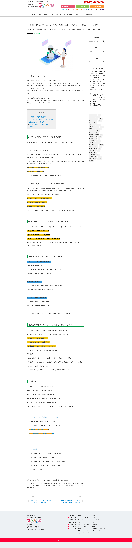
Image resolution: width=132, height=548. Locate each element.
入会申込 (82, 7)
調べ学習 (91, 160)
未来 (96, 136)
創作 (96, 138)
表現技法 (97, 130)
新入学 (95, 148)
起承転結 (91, 156)
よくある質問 (89, 14)
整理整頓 (99, 158)
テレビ (100, 156)
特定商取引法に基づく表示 (98, 528)
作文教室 (64, 29)
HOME (33, 14)
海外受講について (68, 14)
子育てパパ (91, 130)
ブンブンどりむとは (44, 14)
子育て (59, 29)
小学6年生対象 (72, 528)
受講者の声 (79, 14)
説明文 (73, 29)
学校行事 (91, 136)
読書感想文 (91, 132)
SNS (99, 148)
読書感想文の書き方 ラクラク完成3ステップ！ (97, 105)
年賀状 (95, 152)
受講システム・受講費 (57, 14)
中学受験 (98, 124)
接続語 (100, 136)
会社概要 (94, 526)
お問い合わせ (97, 7)
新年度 (90, 148)
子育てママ (99, 128)
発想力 (94, 29)
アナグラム (91, 144)
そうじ (94, 158)
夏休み (97, 132)
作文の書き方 (39, 29)
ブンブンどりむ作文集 (83, 533)
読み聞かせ (91, 142)
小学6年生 (101, 9)
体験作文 (98, 140)
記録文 (90, 146)
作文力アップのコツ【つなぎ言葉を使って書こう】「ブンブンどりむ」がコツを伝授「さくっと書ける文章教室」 (97, 83)
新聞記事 (91, 138)
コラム (99, 14)
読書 (55, 29)
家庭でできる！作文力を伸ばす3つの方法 (37, 122)
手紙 (69, 29)
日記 (90, 158)
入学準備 (97, 142)
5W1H (101, 126)
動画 (96, 156)
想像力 (99, 29)
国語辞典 (91, 134)
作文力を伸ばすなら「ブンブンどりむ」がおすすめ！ (40, 124)
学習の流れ (81, 522)
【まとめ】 (31, 126)
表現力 (89, 29)
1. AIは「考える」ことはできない (38, 117)
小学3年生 (79, 9)
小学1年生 (64, 9)
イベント (96, 146)
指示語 (98, 154)
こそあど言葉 (92, 154)
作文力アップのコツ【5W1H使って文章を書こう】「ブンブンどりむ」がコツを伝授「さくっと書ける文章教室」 (97, 97)
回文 (97, 144)
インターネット (92, 150)
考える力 (84, 29)
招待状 (90, 152)
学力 (98, 150)
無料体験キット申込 (67, 7)
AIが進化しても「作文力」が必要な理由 (37, 116)
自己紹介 (79, 29)
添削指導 (80, 520)
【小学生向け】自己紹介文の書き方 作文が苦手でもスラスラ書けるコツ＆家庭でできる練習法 (97, 74)
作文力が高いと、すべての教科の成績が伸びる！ (39, 121)
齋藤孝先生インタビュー (84, 531)
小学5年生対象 (72, 526)
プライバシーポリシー (97, 531)
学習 (34, 22)
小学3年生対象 (72, 522)
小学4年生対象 (72, 524)
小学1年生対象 (72, 517)
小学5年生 (94, 9)
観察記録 (101, 144)
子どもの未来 (92, 124)
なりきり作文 (92, 140)
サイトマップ (95, 533)
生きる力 (97, 126)
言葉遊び (97, 134)
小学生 (50, 29)
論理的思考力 (92, 128)
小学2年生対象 (72, 520)
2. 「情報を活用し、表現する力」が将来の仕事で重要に (42, 119)
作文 (34, 29)
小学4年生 (86, 9)
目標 (100, 146)
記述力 (45, 29)
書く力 (29, 29)
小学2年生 (72, 9)
